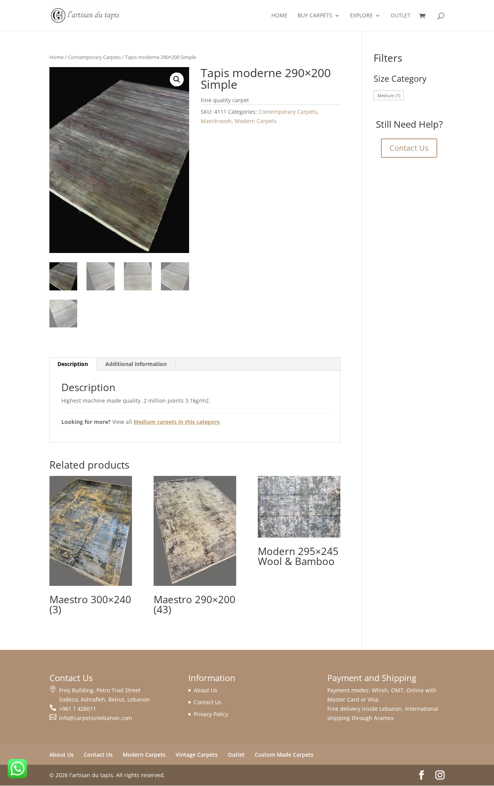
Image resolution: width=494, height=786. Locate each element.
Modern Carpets (256, 121)
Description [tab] (73, 364)
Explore (361, 16)
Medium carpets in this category (177, 421)
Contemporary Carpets (94, 57)
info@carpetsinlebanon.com (95, 718)
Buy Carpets (315, 16)
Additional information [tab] (136, 364)
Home (279, 16)
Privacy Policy (211, 714)
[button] (177, 79)
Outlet (401, 16)
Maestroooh (216, 121)
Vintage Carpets (197, 754)
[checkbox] (389, 95)
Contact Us (409, 148)
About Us (205, 690)
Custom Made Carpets (284, 754)
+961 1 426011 (77, 708)
